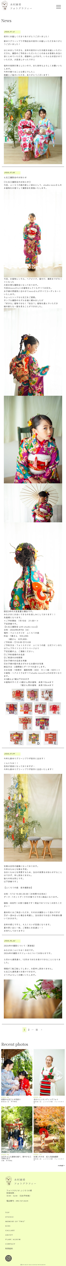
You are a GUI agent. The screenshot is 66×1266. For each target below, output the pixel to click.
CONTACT (10, 1244)
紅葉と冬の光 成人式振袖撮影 (46, 1157)
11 (37, 1029)
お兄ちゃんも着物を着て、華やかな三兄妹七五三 (16, 1157)
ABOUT (9, 1235)
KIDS (7, 1226)
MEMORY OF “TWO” (15, 1221)
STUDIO (9, 1217)
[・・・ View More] (16, 1072)
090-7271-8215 (22, 1201)
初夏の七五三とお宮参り (11, 1099)
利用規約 (9, 1248)
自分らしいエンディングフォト (46, 1099)
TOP (7, 1212)
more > (61, 1166)
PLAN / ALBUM (13, 1239)
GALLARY (10, 1230)
